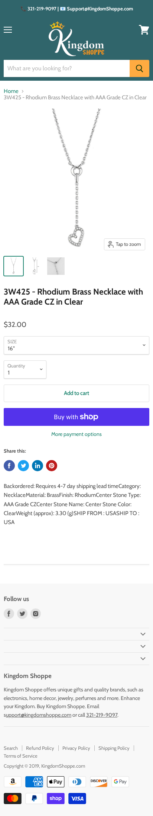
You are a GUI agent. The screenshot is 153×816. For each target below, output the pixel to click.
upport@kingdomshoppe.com (38, 714)
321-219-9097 (101, 714)
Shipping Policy (114, 748)
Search (11, 748)
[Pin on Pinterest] (51, 465)
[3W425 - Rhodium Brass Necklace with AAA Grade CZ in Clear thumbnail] (13, 266)
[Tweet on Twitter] (23, 465)
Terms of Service (21, 756)
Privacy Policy (76, 748)
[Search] (139, 68)
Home (11, 91)
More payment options (76, 434)
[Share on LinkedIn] (37, 465)
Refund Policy (40, 748)
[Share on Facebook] (9, 465)
